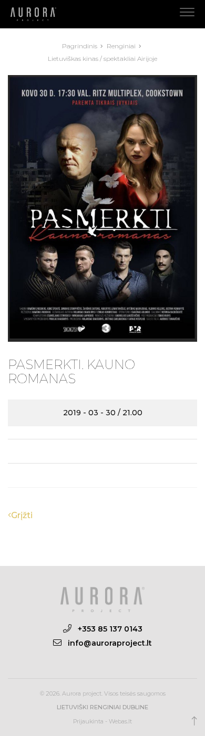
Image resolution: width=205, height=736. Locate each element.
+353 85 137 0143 (110, 629)
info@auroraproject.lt (110, 643)
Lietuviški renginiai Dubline (102, 707)
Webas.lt (120, 721)
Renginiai (122, 46)
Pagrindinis (80, 46)
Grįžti (22, 515)
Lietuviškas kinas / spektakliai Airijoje (102, 58)
